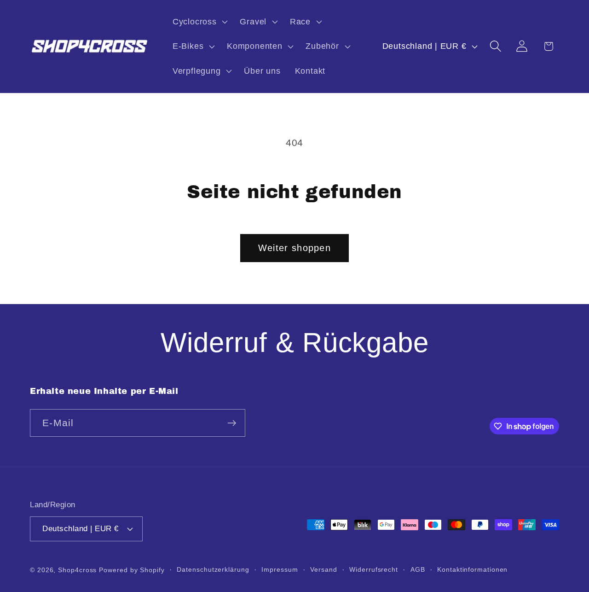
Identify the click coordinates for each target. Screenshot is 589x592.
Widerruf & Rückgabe (295, 342)
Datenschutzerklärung (213, 569)
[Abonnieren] (232, 423)
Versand (323, 569)
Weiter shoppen (294, 248)
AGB (417, 569)
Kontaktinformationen (472, 569)
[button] (199, 21)
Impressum (279, 569)
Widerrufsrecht (373, 569)
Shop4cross (77, 570)
